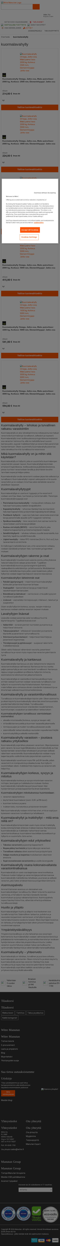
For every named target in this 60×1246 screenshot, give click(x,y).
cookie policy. (39, 222)
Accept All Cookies (30, 230)
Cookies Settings (29, 237)
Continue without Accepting (45, 192)
